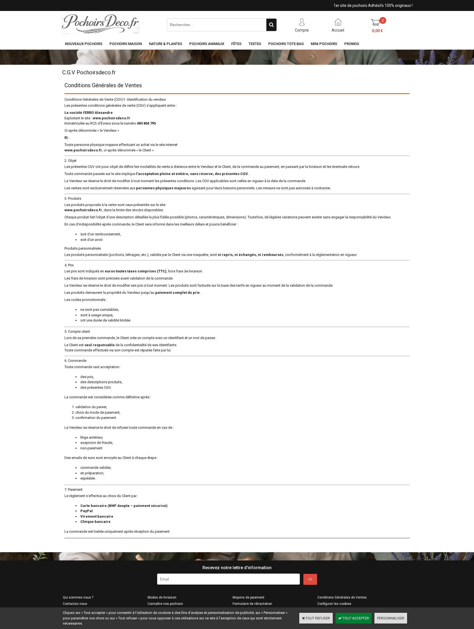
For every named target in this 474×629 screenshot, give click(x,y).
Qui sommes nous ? (78, 597)
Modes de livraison (162, 597)
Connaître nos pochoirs (165, 604)
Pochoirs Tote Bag (286, 44)
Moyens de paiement (248, 597)
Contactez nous (75, 604)
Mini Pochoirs (324, 44)
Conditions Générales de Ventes (342, 597)
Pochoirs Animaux (206, 44)
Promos (351, 44)
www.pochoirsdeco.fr (111, 118)
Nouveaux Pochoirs (83, 44)
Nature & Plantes (165, 44)
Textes (255, 44)
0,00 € (377, 31)
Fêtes (236, 44)
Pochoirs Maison (125, 44)
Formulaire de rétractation (252, 604)
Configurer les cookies (334, 604)
